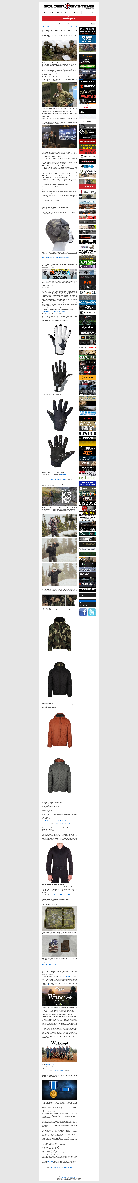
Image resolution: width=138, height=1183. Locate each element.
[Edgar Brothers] (87, 425)
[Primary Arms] (87, 475)
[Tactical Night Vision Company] (87, 264)
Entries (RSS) (64, 1177)
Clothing (58, 260)
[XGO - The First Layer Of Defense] (87, 576)
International (56, 894)
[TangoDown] (87, 541)
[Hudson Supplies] (87, 173)
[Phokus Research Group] (87, 450)
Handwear (63, 479)
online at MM (65, 477)
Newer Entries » (73, 26)
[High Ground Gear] (87, 369)
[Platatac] (87, 78)
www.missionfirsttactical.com (49, 964)
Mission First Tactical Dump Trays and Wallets (56, 899)
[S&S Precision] (87, 133)
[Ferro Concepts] (87, 168)
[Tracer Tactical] (87, 254)
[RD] (87, 314)
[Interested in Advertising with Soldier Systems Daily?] (87, 591)
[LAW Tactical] (87, 93)
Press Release (64, 894)
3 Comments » (64, 260)
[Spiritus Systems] (87, 158)
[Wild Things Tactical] (87, 193)
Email (84, 12)
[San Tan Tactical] (87, 143)
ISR (61, 203)
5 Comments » (66, 823)
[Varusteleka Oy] (87, 586)
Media (55, 1070)
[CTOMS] (87, 279)
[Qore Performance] (87, 566)
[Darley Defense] (87, 329)
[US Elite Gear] (87, 571)
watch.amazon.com (49, 1064)
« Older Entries (45, 26)
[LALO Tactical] (87, 435)
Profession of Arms (63, 1167)
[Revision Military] (87, 229)
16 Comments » (71, 1167)
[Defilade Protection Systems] (87, 269)
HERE (49, 984)
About (51, 12)
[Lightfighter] (87, 440)
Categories (59, 12)
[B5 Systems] (87, 420)
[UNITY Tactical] (87, 88)
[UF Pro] (87, 324)
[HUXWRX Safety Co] (87, 234)
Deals (45, 12)
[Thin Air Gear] (87, 364)
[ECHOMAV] (87, 83)
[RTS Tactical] (87, 455)
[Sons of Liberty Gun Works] (87, 153)
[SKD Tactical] (87, 339)
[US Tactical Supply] (87, 178)
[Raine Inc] (87, 445)
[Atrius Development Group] (87, 500)
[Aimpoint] (87, 334)
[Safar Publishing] (87, 188)
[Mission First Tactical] (87, 379)
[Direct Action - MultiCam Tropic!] (87, 113)
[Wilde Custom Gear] (87, 244)
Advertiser (53, 479)
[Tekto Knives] (87, 138)
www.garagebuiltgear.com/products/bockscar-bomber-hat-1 (55, 257)
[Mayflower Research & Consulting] (87, 299)
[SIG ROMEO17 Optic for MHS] (87, 561)
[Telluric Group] (87, 480)
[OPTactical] (87, 515)
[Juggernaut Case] (87, 249)
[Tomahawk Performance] (87, 73)
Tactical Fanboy (76, 12)
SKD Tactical (45, 281)
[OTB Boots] (87, 405)
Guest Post (57, 203)
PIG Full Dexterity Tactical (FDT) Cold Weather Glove (53, 311)
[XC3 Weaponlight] (69, 20)
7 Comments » (71, 894)
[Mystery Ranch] (87, 58)
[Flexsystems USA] (87, 415)
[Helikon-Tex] (87, 465)
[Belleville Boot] (87, 51)
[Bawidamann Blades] (87, 344)
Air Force (51, 1167)
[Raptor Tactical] (87, 319)
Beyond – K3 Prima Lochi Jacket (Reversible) (56, 484)
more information (83, 605)
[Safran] (87, 551)
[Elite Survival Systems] (87, 359)
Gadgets (58, 967)
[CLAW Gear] (87, 546)
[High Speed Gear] (87, 470)
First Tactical (63, 832)
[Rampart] (87, 430)
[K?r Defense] (87, 284)
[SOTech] (87, 63)
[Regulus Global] (87, 274)
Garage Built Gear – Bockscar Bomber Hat (55, 207)
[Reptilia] (87, 118)
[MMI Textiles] (87, 289)
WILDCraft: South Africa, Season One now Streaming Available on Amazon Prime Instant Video (59, 972)
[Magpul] (87, 510)
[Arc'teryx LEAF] (87, 395)
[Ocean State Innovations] (87, 400)
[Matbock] (87, 128)
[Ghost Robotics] (87, 581)
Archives (67, 12)
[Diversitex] (87, 123)
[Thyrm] (87, 349)
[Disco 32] (87, 505)
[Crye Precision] (87, 490)
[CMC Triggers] (87, 485)
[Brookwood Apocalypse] (87, 304)
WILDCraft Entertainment (65, 976)
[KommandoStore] (87, 68)
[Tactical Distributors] (87, 34)
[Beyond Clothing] (87, 410)
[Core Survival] (87, 98)
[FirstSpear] (87, 309)
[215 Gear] (87, 384)
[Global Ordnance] (87, 163)
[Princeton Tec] (87, 354)
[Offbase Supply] (87, 495)
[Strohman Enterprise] (87, 108)
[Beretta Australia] (87, 294)
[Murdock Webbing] (87, 148)
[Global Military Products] (87, 374)
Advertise (90, 12)
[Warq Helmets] (87, 536)
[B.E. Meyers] (87, 556)
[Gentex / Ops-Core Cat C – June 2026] (87, 460)
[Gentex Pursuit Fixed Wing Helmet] (87, 103)
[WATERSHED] (87, 198)
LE (60, 894)
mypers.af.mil (50, 1161)
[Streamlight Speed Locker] (87, 239)
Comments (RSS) (72, 1177)
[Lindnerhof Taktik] (87, 183)
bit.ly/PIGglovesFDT (64, 474)
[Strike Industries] (87, 525)
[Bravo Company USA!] (87, 259)
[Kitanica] (87, 531)
